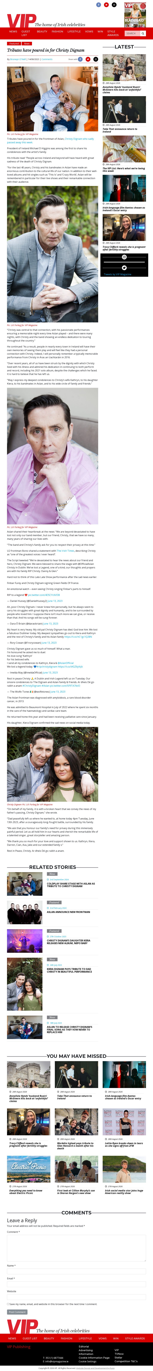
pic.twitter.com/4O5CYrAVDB (44, 595)
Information (86, 1354)
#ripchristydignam (46, 666)
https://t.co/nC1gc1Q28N (78, 636)
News (13, 31)
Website (11, 1291)
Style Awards (113, 33)
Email (11, 1278)
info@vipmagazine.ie (56, 1361)
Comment (13, 1232)
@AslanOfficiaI (66, 663)
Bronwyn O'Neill (18, 59)
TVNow (119, 1353)
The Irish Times (65, 550)
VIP (117, 1350)
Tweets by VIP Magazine (117, 274)
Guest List (26, 33)
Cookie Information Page (94, 1357)
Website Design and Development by (95, 1368)
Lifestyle (74, 31)
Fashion (57, 31)
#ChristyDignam (31, 685)
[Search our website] (143, 33)
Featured (54, 902)
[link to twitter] (106, 4)
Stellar (118, 1357)
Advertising (86, 1350)
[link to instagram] (114, 4)
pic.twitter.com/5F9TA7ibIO (65, 685)
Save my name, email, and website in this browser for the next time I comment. (53, 1304)
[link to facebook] (98, 4)
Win (100, 31)
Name (11, 1265)
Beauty (42, 31)
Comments (47, 59)
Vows (89, 31)
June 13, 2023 (55, 601)
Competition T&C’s (126, 1361)
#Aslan (45, 685)
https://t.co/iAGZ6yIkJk (70, 666)
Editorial (84, 1346)
